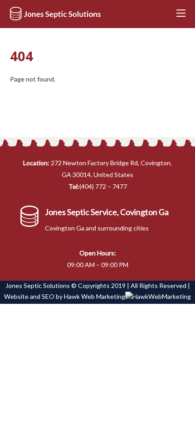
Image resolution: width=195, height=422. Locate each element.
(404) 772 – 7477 (103, 186)
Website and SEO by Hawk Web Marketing (64, 296)
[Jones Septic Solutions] (55, 16)
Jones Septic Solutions (37, 285)
